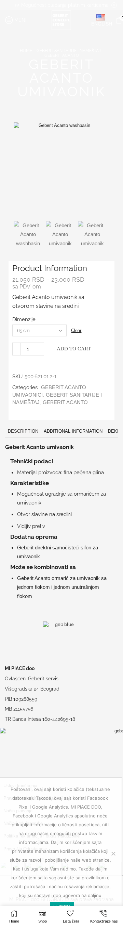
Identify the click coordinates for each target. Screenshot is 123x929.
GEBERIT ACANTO (61, 55)
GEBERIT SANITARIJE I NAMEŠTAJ (69, 51)
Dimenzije (24, 319)
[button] (22, 171)
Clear (76, 330)
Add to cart (74, 348)
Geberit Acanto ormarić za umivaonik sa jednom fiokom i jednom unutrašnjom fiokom (62, 587)
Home (26, 51)
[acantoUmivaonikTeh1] (60, 235)
